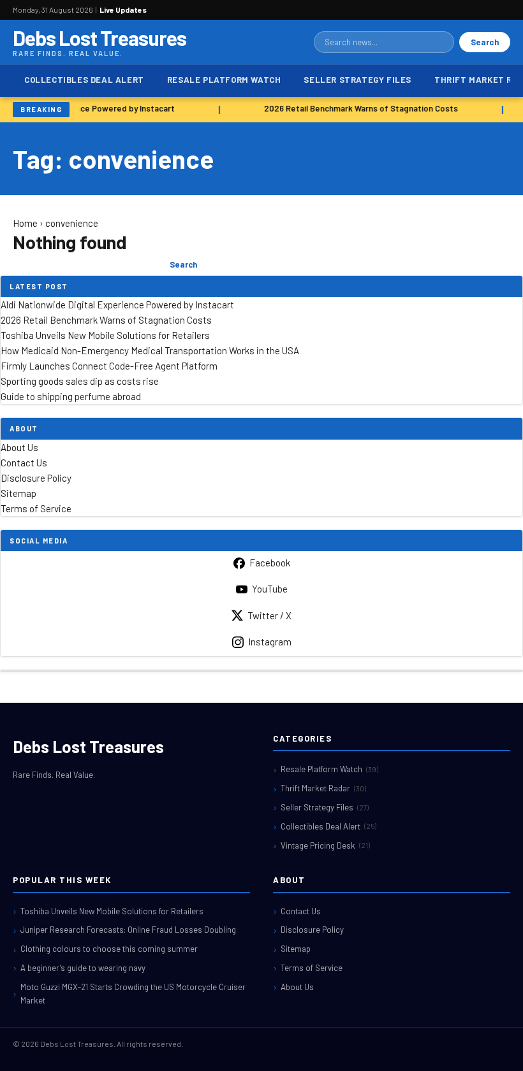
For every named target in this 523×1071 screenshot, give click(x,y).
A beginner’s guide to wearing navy (82, 968)
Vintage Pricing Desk (325, 845)
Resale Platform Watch (224, 80)
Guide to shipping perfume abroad (71, 396)
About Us (19, 447)
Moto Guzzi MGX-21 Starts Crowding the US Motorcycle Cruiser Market (133, 993)
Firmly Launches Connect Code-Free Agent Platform (109, 365)
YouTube (270, 588)
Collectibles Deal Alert (84, 80)
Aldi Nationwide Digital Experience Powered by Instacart (117, 304)
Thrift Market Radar (323, 788)
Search (485, 42)
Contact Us (24, 462)
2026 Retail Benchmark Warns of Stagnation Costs (360, 108)
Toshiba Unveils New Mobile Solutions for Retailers (105, 335)
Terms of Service (36, 508)
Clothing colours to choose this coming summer (109, 949)
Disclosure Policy (36, 478)
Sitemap (18, 493)
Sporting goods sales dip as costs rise (80, 381)
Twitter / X (269, 615)
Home (25, 223)
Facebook (269, 562)
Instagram (269, 641)
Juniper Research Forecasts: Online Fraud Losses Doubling (128, 929)
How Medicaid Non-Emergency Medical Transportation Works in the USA (150, 350)
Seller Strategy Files (357, 80)
